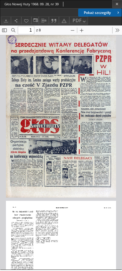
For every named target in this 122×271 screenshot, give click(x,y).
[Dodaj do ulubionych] (26, 21)
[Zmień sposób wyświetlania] (34, 21)
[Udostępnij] (16, 21)
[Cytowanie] (54, 21)
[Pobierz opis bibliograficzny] (44, 21)
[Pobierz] (6, 21)
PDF (77, 20)
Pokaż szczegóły (97, 12)
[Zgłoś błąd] (64, 21)
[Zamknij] (117, 4)
